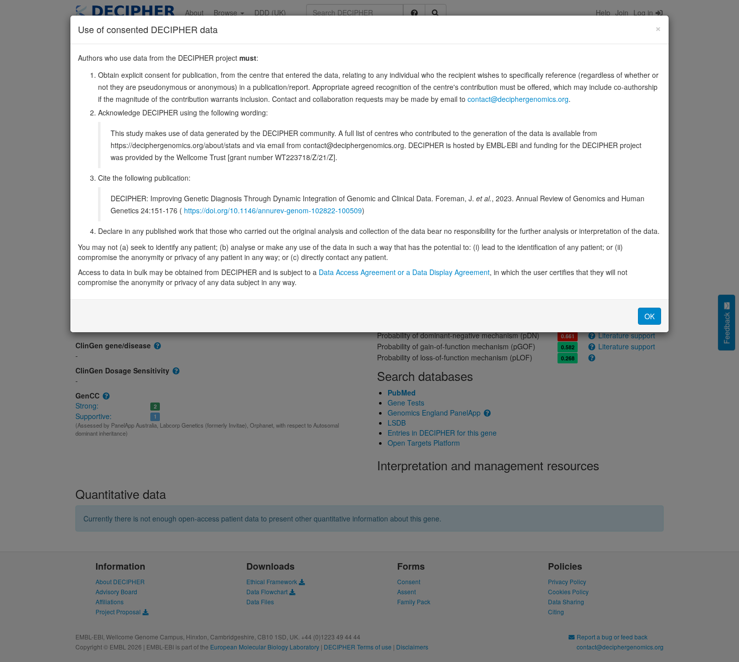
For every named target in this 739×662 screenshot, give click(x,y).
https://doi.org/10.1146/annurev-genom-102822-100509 (273, 210)
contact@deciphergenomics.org (518, 99)
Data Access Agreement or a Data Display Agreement (404, 272)
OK (649, 316)
